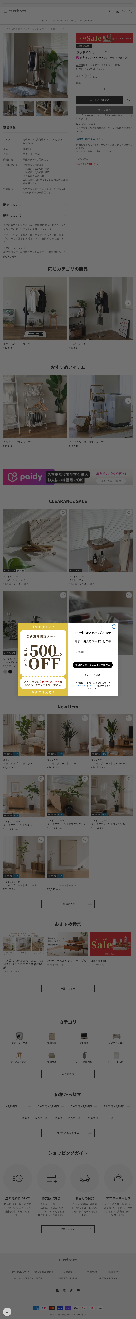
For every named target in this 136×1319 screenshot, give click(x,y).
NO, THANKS (93, 675)
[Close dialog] (114, 627)
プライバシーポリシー (85, 685)
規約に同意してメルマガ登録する (92, 664)
